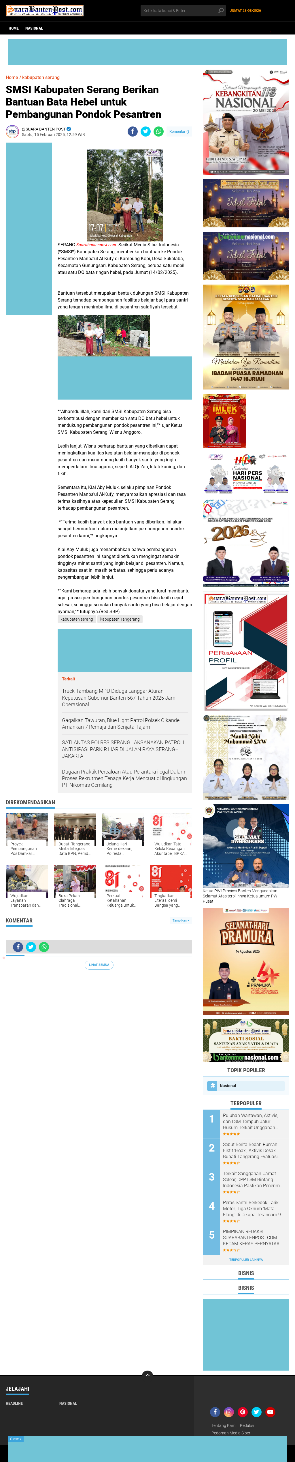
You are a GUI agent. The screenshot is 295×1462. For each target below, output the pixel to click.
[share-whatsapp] (159, 131)
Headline (14, 1403)
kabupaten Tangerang (120, 619)
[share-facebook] (133, 131)
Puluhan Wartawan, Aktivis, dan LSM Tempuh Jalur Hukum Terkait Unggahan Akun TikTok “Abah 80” (250, 1122)
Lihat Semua (99, 965)
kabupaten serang (41, 77)
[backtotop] (147, 1376)
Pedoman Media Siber (230, 1433)
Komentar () (179, 131)
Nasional (34, 28)
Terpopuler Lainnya (246, 1260)
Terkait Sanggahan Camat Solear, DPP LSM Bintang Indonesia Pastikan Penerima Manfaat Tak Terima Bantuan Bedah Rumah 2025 (253, 1180)
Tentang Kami (223, 1425)
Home (14, 28)
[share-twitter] (146, 131)
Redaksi (247, 1425)
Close (15, 1439)
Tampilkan (180, 920)
